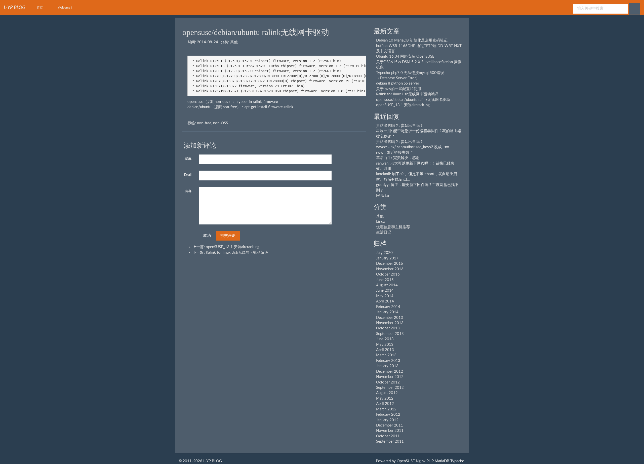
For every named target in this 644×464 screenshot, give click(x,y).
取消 (207, 236)
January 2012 (387, 420)
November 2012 (390, 377)
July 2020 (384, 253)
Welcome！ (65, 7)
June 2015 (385, 280)
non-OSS (220, 123)
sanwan (382, 163)
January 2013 (387, 366)
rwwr (380, 152)
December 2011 (389, 425)
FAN (379, 196)
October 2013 (388, 328)
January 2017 (387, 258)
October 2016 (388, 274)
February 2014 (388, 307)
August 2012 (387, 393)
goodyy (382, 185)
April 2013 (385, 350)
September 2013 (390, 334)
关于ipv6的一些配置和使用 (398, 89)
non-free (204, 123)
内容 (188, 190)
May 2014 (384, 296)
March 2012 (386, 409)
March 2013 (386, 355)
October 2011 (388, 436)
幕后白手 (383, 158)
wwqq (381, 147)
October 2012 (388, 382)
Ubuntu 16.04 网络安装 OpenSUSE (405, 56)
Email (187, 174)
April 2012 (385, 404)
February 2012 (388, 414)
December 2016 (389, 263)
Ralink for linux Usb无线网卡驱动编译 (237, 252)
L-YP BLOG (212, 461)
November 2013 (390, 323)
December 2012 (389, 371)
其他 (234, 42)
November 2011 (390, 431)
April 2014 (385, 301)
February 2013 (388, 361)
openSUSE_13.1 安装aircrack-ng (232, 247)
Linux (380, 221)
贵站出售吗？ (387, 126)
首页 (40, 7)
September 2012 (390, 388)
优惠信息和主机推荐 (393, 227)
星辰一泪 (383, 131)
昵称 (188, 158)
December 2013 (389, 318)
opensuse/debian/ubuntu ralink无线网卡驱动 (255, 32)
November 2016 (390, 269)
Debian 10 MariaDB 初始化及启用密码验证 (412, 40)
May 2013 (384, 344)
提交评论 (227, 236)
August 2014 (387, 285)
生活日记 (383, 232)
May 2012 (384, 398)
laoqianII (383, 174)
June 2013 (385, 339)
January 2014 (387, 312)
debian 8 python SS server (397, 83)
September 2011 (390, 441)
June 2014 (385, 290)
